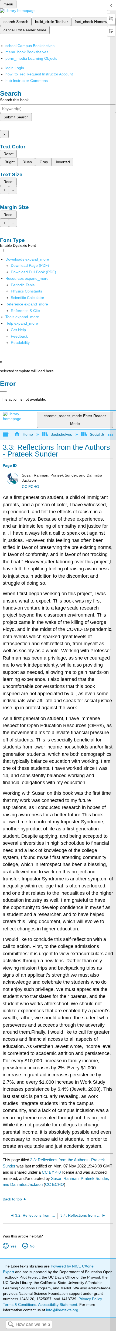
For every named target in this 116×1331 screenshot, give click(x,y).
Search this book (14, 100)
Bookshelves (61, 434)
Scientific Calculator (27, 297)
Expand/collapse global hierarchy (9, 434)
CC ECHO (30, 487)
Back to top (12, 1199)
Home (28, 434)
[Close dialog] (3, 391)
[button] (19, 336)
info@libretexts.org (61, 1310)
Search (11, 1324)
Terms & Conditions (19, 1304)
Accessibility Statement (57, 1304)
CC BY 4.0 (51, 1172)
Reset (8, 154)
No (32, 1246)
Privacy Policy (90, 1299)
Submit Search (16, 117)
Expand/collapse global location (110, 433)
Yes (13, 1246)
